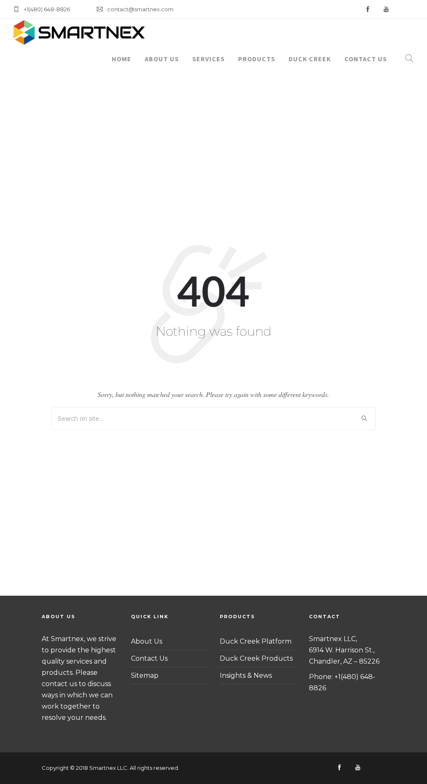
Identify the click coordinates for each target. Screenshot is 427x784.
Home (121, 59)
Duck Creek (310, 59)
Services (208, 59)
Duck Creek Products (256, 658)
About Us (162, 59)
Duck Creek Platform (255, 641)
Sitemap (144, 675)
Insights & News (246, 675)
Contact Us (365, 59)
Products (256, 59)
